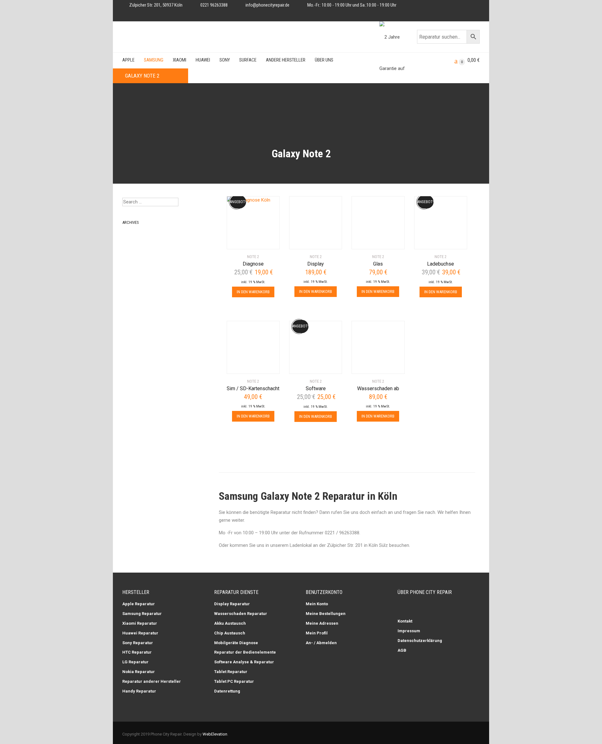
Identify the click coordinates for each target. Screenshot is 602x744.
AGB (402, 650)
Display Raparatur (232, 603)
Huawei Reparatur (140, 633)
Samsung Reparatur (142, 613)
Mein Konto (317, 603)
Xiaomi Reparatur (139, 623)
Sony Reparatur (137, 642)
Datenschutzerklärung (420, 640)
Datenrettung (227, 691)
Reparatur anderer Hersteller (151, 681)
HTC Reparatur (137, 652)
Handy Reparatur (139, 691)
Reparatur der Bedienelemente (245, 652)
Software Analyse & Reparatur (244, 662)
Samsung (153, 60)
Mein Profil (317, 633)
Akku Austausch (230, 623)
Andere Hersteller (285, 60)
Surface (247, 60)
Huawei (203, 60)
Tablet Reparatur (230, 671)
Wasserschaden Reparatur (240, 613)
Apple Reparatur (138, 603)
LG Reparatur (135, 662)
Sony (224, 60)
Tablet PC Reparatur (234, 681)
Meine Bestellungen (326, 613)
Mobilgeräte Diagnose (236, 642)
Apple (128, 60)
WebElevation (215, 734)
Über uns (324, 60)
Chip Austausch (229, 633)
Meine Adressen (322, 623)
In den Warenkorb (253, 291)
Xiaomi (179, 60)
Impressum (409, 630)
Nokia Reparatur (138, 671)
